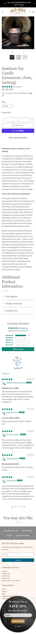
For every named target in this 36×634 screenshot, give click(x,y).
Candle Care (12, 310)
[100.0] (17, 360)
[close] (34, 4)
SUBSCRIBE (18, 621)
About (4, 589)
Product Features (14, 303)
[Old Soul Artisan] (18, 12)
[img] (7, 379)
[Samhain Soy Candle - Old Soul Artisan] (18, 32)
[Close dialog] (33, 598)
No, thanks (18, 626)
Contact (4, 571)
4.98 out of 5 (23, 328)
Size (3, 102)
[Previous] (13, 52)
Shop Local (6, 578)
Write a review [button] (18, 349)
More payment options (18, 137)
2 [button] (15, 506)
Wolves (4, 591)
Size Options (12, 296)
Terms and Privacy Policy (11, 580)
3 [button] (18, 506)
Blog (3, 594)
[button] (7, 86)
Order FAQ (6, 576)
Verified (17, 368)
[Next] (23, 52)
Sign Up (18, 560)
